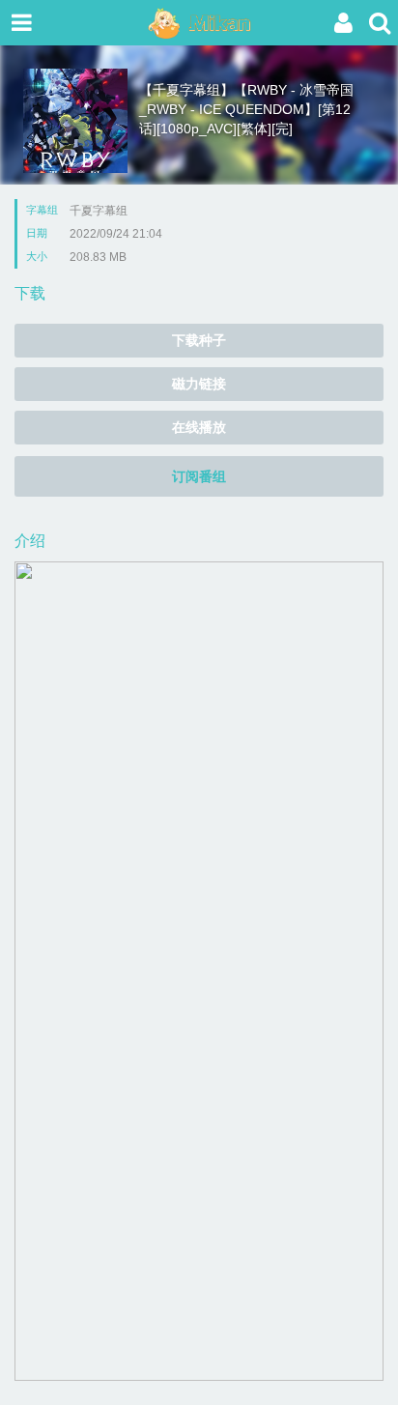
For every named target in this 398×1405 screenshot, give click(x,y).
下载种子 (199, 340)
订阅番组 (199, 476)
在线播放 (199, 427)
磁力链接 (199, 383)
